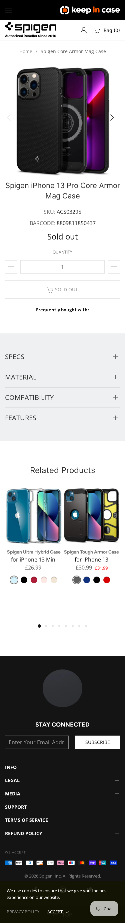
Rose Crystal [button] (44, 580)
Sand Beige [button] (54, 580)
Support (16, 807)
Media (12, 793)
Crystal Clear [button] (14, 580)
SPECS (14, 356)
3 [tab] (55, 628)
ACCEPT (55, 912)
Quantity (62, 252)
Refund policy (23, 833)
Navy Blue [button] (86, 580)
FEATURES (20, 417)
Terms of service (26, 820)
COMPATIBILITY (29, 397)
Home (25, 51)
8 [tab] (88, 628)
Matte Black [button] (24, 580)
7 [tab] (81, 628)
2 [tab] (48, 628)
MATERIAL (20, 376)
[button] (114, 119)
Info (11, 767)
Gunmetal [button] (76, 580)
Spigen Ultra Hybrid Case (34, 552)
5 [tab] (68, 628)
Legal (12, 780)
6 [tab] (75, 628)
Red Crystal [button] (34, 580)
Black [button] (96, 580)
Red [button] (106, 580)
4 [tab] (61, 628)
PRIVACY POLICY (23, 912)
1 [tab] (41, 627)
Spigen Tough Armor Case (91, 552)
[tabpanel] (34, 539)
